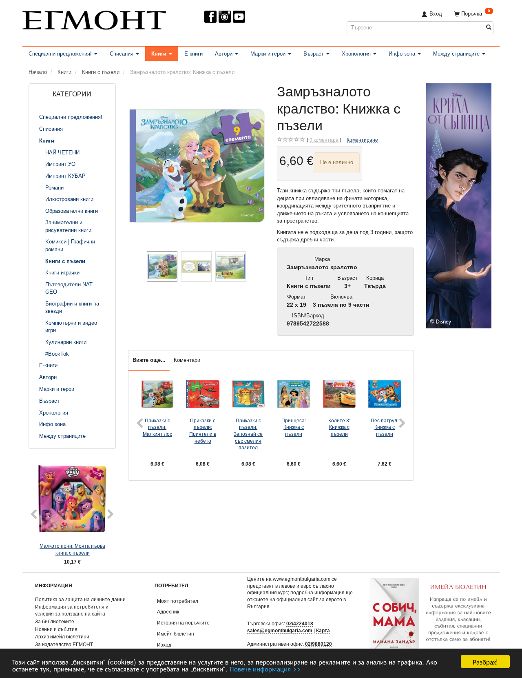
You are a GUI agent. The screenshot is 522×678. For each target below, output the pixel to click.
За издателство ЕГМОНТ (64, 644)
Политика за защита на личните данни (80, 599)
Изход (164, 644)
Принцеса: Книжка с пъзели (293, 427)
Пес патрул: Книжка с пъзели (384, 427)
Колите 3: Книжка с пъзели (339, 427)
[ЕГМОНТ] (94, 18)
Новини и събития (56, 629)
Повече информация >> (265, 668)
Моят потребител (177, 601)
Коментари (187, 360)
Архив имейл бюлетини (62, 636)
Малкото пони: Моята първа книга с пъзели (72, 549)
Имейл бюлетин (175, 633)
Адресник (168, 611)
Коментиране (362, 140)
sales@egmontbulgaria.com (279, 630)
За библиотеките (54, 621)
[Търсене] (488, 27)
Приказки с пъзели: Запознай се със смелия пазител (248, 434)
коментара (324, 140)
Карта (323, 630)
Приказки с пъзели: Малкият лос (157, 427)
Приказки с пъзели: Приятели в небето (202, 431)
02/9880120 (318, 644)
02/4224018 (299, 623)
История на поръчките (183, 622)
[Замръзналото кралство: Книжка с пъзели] (196, 165)
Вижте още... (149, 360)
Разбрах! (485, 661)
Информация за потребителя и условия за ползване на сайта (71, 610)
